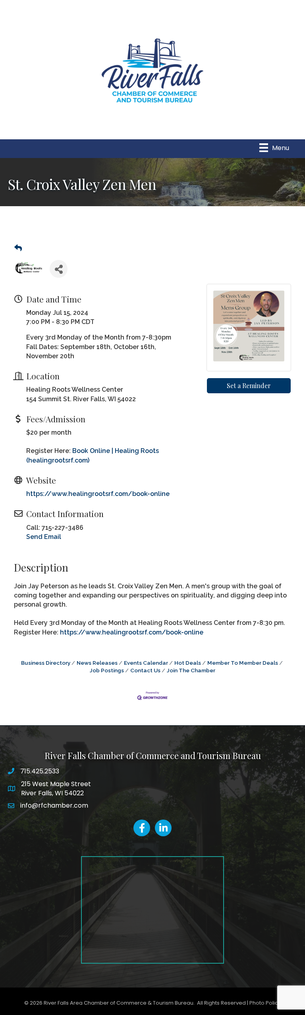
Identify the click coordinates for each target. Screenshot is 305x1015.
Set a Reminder (249, 385)
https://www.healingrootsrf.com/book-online (98, 494)
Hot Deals (187, 663)
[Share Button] (59, 269)
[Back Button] (18, 248)
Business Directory (45, 663)
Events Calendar (146, 663)
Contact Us (145, 670)
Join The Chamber (191, 670)
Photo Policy (265, 1003)
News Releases (97, 663)
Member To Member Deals (242, 663)
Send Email (43, 537)
